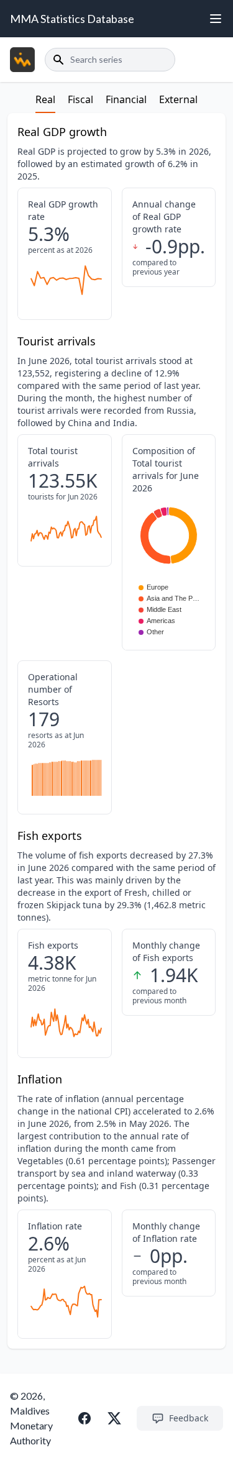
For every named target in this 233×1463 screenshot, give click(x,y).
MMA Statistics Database (72, 18)
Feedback (188, 1418)
